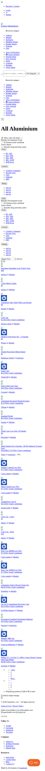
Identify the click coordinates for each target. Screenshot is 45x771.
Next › (13, 679)
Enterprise (9, 746)
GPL (7, 175)
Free (7, 48)
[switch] (21, 138)
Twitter (8, 726)
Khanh (3, 309)
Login (8, 10)
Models (12, 275)
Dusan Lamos (6, 324)
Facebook (9, 728)
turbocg (4, 275)
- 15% (18, 455)
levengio (4, 666)
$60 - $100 (10, 160)
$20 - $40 (9, 156)
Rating (4, 183)
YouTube (9, 732)
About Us (9, 742)
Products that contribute (15, 142)
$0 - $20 (9, 154)
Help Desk (10, 757)
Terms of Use (6, 706)
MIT (7, 179)
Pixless (3, 343)
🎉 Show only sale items (10, 138)
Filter (3, 198)
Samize (3, 422)
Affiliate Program (12, 744)
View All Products (13, 52)
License (4, 166)
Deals (8, 61)
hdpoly (3, 523)
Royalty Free (11, 173)
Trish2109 (5, 377)
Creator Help (11, 760)
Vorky (3, 455)
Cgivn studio (6, 474)
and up (8, 188)
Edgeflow (4, 591)
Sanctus (4, 625)
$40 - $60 (9, 158)
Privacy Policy (18, 706)
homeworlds (5, 508)
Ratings (4, 244)
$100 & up (10, 162)
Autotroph (23, 768)
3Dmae (3, 407)
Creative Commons (13, 171)
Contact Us (10, 764)
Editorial (9, 177)
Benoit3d (4, 437)
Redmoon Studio (7, 358)
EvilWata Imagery (8, 610)
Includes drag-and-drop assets (15, 147)
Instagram (9, 730)
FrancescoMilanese (8, 645)
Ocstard (4, 392)
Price (4, 149)
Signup (8, 15)
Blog (7, 762)
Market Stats (10, 748)
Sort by (19, 259)
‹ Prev (13, 670)
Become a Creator (12, 6)
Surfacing (20, 358)
